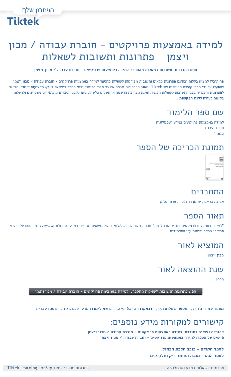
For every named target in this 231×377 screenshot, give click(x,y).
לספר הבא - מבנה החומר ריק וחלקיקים (187, 356)
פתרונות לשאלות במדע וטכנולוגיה (195, 368)
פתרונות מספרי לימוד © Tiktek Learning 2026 (47, 368)
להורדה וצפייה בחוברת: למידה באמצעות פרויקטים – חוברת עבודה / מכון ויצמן (156, 332)
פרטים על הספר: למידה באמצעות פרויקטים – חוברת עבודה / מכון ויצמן (162, 337)
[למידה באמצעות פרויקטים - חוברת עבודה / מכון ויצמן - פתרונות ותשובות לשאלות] (214, 167)
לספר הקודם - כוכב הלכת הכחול (193, 349)
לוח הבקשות (189, 98)
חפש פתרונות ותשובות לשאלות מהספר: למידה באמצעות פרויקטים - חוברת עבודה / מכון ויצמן (115, 70)
